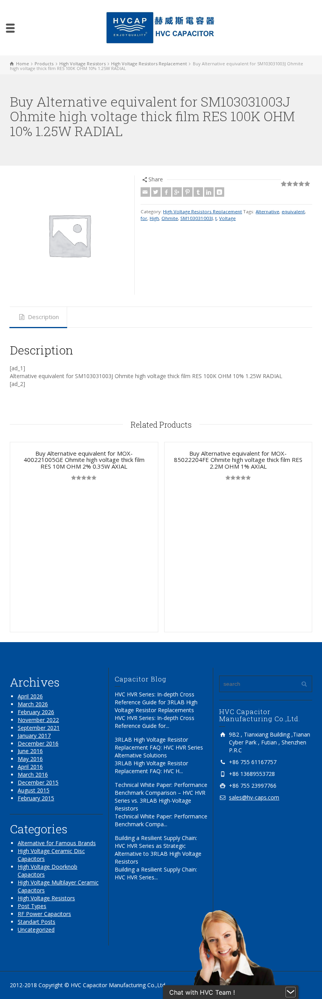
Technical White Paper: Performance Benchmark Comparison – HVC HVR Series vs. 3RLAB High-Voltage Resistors (161, 796)
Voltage (227, 218)
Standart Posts (36, 921)
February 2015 (36, 798)
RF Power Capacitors (44, 914)
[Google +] (177, 192)
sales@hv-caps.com (254, 797)
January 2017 (34, 735)
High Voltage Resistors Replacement (202, 211)
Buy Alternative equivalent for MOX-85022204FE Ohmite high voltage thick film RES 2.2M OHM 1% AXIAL (238, 459)
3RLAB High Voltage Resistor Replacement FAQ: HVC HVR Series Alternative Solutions (159, 747)
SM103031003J (196, 218)
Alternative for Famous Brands (57, 843)
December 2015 (38, 782)
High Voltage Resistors (46, 898)
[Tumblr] (198, 192)
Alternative (267, 211)
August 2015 (33, 790)
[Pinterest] (187, 192)
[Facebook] (166, 192)
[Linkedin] (209, 192)
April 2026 (30, 696)
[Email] (145, 192)
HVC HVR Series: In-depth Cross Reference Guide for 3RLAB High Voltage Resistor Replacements (156, 702)
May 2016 (30, 759)
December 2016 (38, 743)
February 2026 (36, 712)
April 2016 (30, 766)
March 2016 (33, 774)
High (154, 218)
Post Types (32, 906)
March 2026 (33, 704)
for (144, 218)
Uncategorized (36, 929)
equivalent (293, 211)
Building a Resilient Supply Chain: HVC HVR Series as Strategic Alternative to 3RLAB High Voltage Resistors (158, 849)
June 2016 (30, 751)
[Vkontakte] (219, 192)
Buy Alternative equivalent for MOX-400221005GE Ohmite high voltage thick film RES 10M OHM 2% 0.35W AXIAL (84, 459)
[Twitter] (156, 192)
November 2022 (38, 720)
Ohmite (169, 218)
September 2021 (39, 727)
